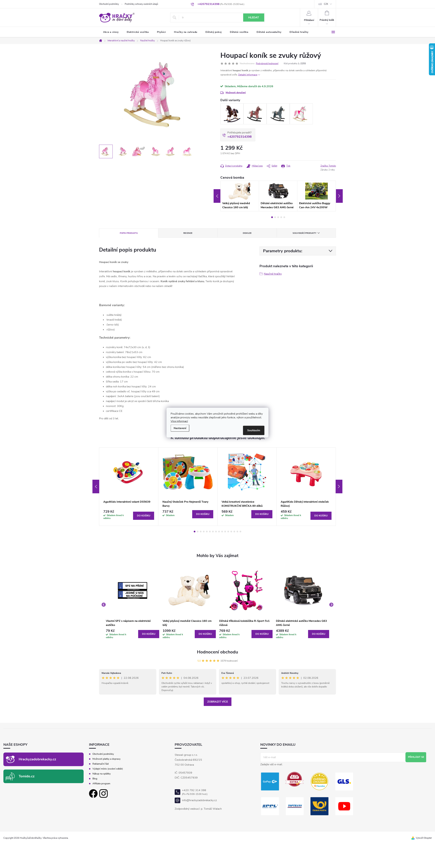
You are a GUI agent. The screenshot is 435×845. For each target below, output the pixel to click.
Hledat (253, 17)
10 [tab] (222, 531)
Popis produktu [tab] (129, 233)
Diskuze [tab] (247, 233)
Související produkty (304, 233)
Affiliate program (101, 783)
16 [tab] (240, 531)
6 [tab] (210, 531)
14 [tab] (234, 531)
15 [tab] (237, 531)
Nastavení (180, 428)
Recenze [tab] (187, 233)
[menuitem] (111, 32)
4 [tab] (281, 217)
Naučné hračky (273, 274)
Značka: (328, 165)
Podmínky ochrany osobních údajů (141, 4)
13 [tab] (231, 531)
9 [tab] (219, 531)
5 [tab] (284, 217)
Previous (217, 196)
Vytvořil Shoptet (424, 838)
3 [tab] (278, 217)
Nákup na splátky (101, 773)
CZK (326, 4)
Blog (94, 778)
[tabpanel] (239, 196)
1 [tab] (272, 217)
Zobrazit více (217, 702)
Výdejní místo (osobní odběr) (107, 768)
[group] (132, 605)
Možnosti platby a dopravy (106, 759)
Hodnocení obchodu (217, 652)
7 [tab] (213, 531)
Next (339, 196)
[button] (132, 634)
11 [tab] (225, 531)
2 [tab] (275, 217)
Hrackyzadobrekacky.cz (37, 759)
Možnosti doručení (236, 92)
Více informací (179, 421)
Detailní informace (247, 74)
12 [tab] (228, 531)
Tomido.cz (26, 776)
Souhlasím (253, 430)
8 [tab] (216, 531)
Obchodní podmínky (109, 4)
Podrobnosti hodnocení (267, 63)
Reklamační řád (100, 764)
